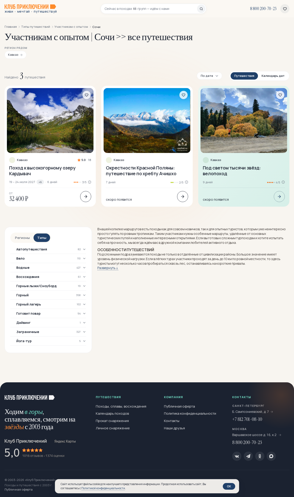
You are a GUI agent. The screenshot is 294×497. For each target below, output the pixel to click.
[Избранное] (284, 8)
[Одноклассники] (259, 456)
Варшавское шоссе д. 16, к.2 (254, 435)
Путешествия (244, 76)
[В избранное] (86, 95)
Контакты (171, 420)
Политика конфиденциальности (190, 413)
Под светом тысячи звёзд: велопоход (232, 170)
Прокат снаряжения (112, 420)
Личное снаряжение (113, 428)
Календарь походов (112, 413)
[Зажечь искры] (283, 393)
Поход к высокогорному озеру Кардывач (42, 170)
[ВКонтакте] (236, 456)
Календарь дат (273, 76)
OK (229, 486)
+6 (40, 182)
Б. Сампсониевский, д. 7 (250, 411)
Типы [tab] (41, 237)
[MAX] (271, 456)
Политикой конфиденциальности (103, 488)
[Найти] (201, 9)
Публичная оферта (179, 406)
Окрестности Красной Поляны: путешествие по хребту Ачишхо (141, 170)
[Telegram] (248, 456)
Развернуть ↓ (107, 268)
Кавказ (22, 160)
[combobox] (151, 8)
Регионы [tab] (22, 237)
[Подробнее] (85, 196)
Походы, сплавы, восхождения (121, 406)
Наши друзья (174, 428)
